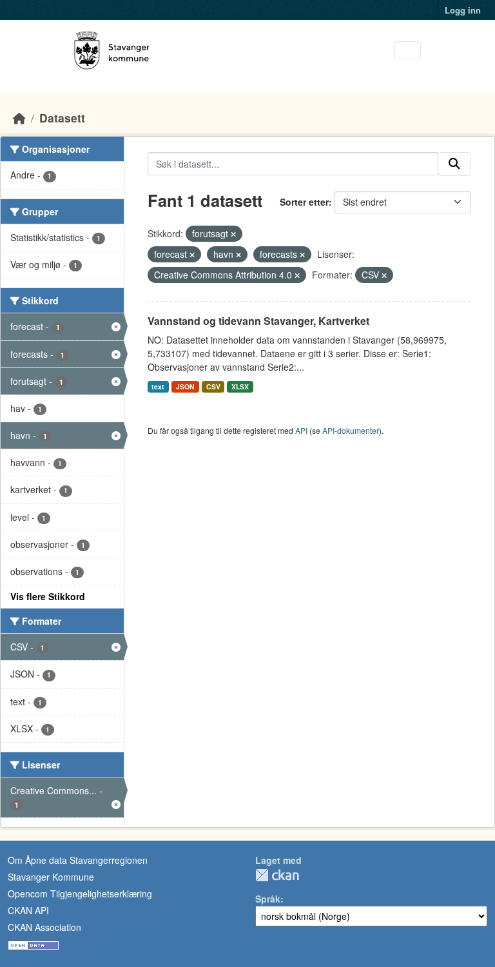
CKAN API (28, 910)
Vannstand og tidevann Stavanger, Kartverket (258, 320)
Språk (267, 898)
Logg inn (463, 10)
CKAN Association (44, 927)
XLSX (240, 386)
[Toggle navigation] (407, 50)
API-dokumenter (350, 430)
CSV (213, 386)
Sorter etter (304, 201)
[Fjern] (233, 234)
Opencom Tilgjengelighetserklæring (80, 893)
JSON (185, 386)
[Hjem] (19, 118)
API (301, 430)
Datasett (62, 118)
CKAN (277, 875)
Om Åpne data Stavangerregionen (78, 860)
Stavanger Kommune (51, 876)
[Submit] (454, 163)
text (157, 386)
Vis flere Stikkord (47, 596)
